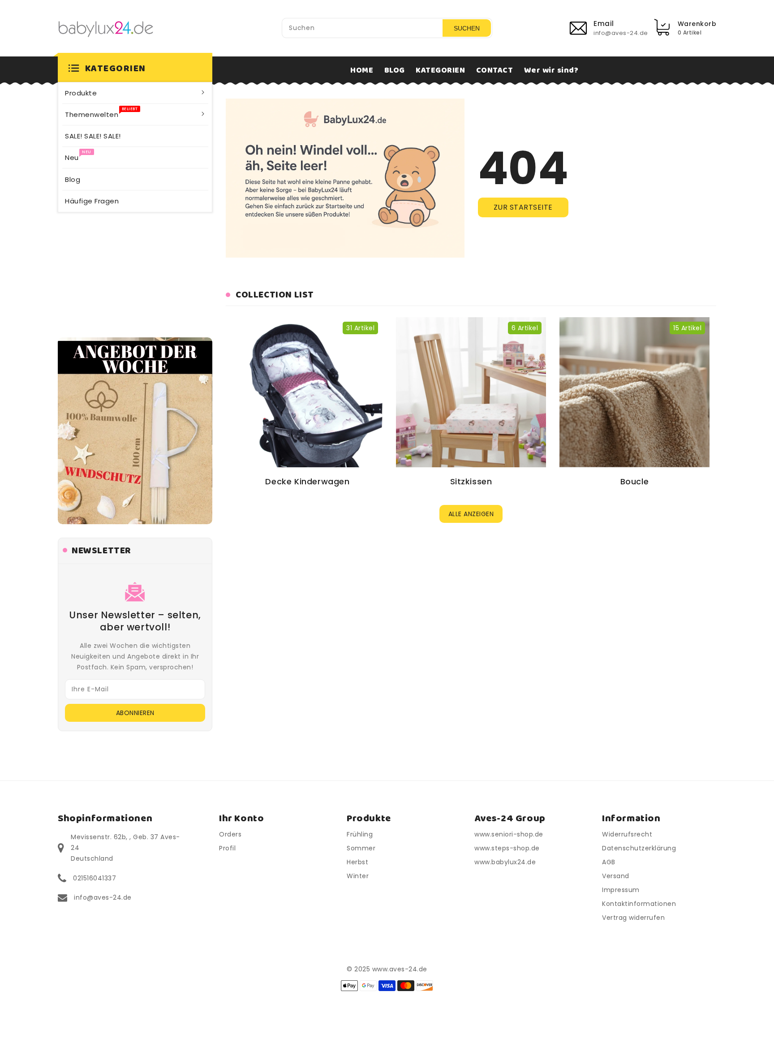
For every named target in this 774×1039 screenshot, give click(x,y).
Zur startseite (523, 207)
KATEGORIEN (440, 70)
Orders (230, 834)
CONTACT (494, 70)
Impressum (621, 889)
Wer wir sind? (551, 70)
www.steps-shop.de (507, 848)
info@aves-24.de (103, 897)
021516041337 (94, 878)
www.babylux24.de (505, 862)
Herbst (357, 862)
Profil (227, 848)
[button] (135, 69)
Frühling (360, 834)
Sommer (361, 848)
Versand (615, 875)
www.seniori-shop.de (508, 834)
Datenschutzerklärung (639, 848)
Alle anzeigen (471, 513)
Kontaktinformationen (639, 903)
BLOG (394, 70)
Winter (358, 875)
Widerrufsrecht (627, 834)
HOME (361, 70)
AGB (608, 862)
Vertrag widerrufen (633, 917)
